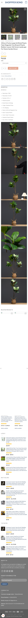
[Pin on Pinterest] (12, 79)
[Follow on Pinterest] (12, 571)
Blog (15, 614)
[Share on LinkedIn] (14, 79)
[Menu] (2, 2)
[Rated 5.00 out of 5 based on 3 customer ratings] (14, 56)
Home (2, 41)
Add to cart (13, 68)
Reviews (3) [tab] (3, 89)
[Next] (25, 20)
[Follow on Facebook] (2, 571)
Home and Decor (9, 41)
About (5, 614)
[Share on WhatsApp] (2, 79)
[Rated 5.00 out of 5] (4, 424)
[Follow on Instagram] (5, 571)
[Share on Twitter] (7, 79)
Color (2, 60)
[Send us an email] (9, 571)
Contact (19, 614)
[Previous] (3, 20)
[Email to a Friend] (9, 79)
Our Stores (10, 614)
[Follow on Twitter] (7, 571)
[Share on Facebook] (5, 79)
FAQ (23, 614)
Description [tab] (4, 87)
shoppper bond (14, 2)
